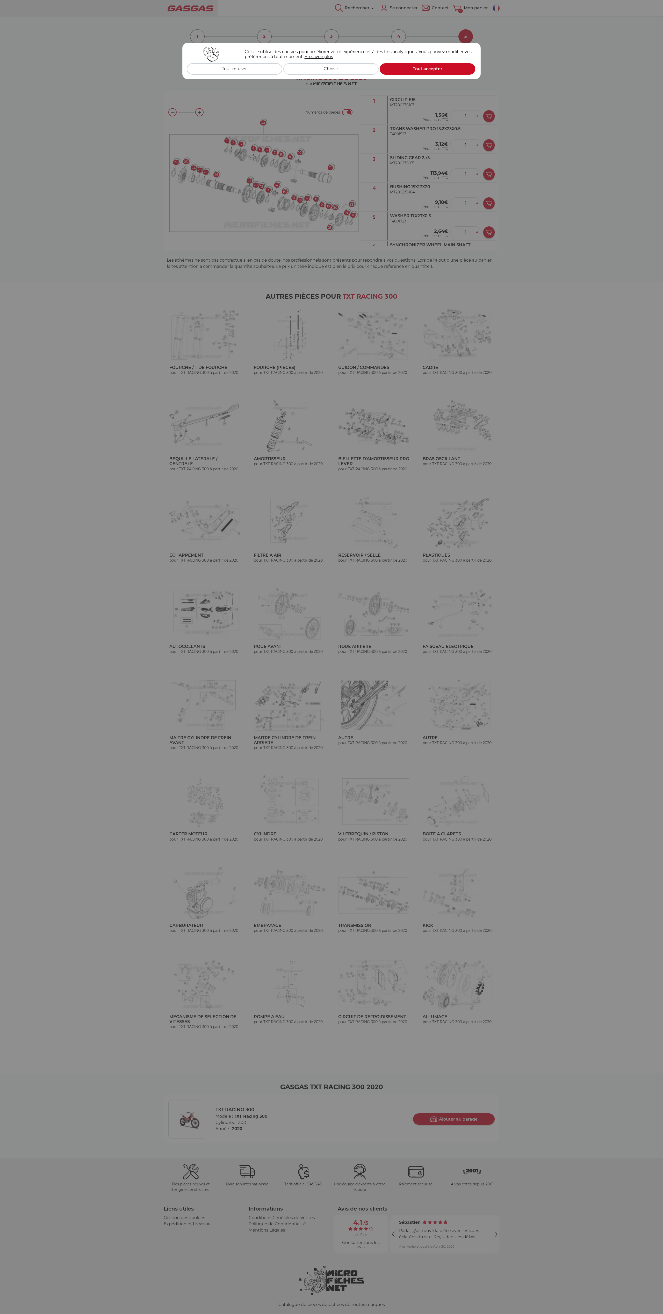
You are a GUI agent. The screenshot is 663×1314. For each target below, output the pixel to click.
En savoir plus (319, 56)
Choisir (331, 68)
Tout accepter (427, 68)
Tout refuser (234, 68)
